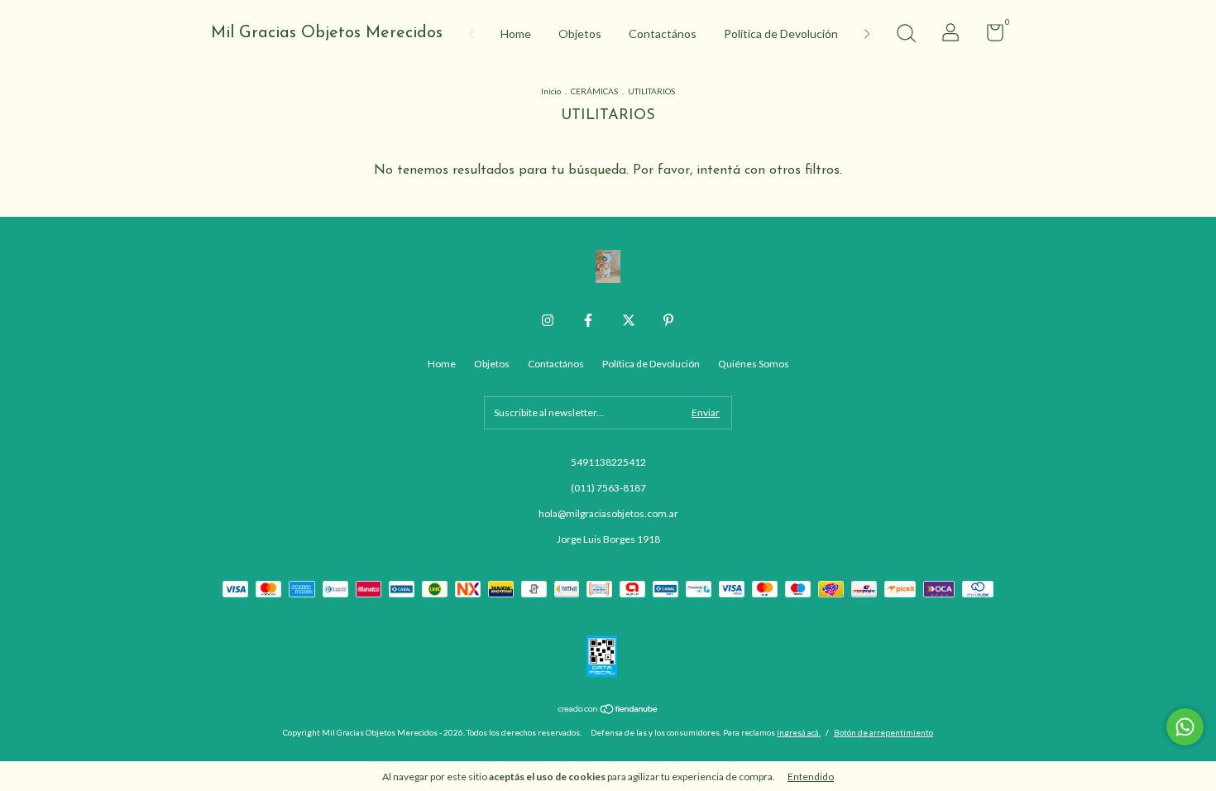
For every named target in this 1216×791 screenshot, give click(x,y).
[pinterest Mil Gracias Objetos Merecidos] (668, 320)
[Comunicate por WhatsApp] (1185, 726)
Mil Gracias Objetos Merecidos (327, 33)
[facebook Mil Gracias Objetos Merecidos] (588, 320)
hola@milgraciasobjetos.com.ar (608, 513)
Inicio (551, 91)
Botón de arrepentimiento (883, 732)
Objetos (579, 33)
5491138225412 (608, 462)
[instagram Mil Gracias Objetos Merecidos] (547, 320)
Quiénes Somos (753, 363)
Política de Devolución (781, 33)
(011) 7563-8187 (608, 488)
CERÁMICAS (594, 91)
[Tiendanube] (608, 710)
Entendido (811, 776)
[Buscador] (905, 35)
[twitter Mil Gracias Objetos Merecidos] (628, 320)
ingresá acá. (799, 732)
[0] (989, 36)
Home (515, 33)
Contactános (663, 33)
